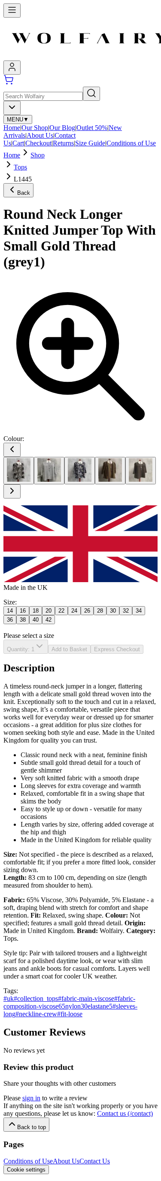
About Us (40, 135)
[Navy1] (79, 470)
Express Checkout (117, 649)
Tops (20, 167)
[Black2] (18, 470)
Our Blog (62, 127)
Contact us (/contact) (125, 1113)
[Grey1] (49, 470)
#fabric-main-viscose (86, 998)
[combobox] (12, 108)
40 (36, 619)
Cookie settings (26, 1169)
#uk (8, 998)
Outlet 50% (91, 127)
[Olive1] (110, 470)
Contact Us (94, 1161)
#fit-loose (69, 1014)
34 (139, 610)
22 (61, 610)
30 (113, 610)
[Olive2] (140, 470)
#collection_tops (36, 998)
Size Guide (90, 143)
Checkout (38, 143)
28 (100, 610)
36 (10, 619)
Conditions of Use (131, 143)
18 (36, 610)
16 (23, 610)
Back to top (31, 1127)
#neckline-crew (36, 1014)
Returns (63, 143)
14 (10, 610)
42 (49, 619)
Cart (18, 143)
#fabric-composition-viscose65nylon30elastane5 (69, 1002)
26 (87, 610)
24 (74, 610)
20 (49, 610)
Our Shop (34, 127)
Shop (37, 155)
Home (11, 127)
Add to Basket (69, 649)
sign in (31, 1098)
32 (126, 610)
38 (23, 619)
